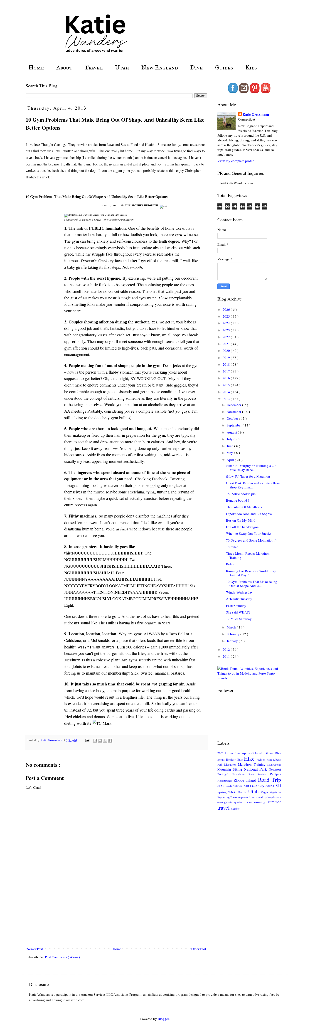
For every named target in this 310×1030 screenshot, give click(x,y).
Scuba (271, 785)
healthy (263, 797)
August (232, 432)
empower (243, 797)
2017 (227, 371)
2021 (227, 343)
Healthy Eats (235, 759)
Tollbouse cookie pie (241, 493)
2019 (227, 357)
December (234, 404)
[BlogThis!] (100, 740)
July (230, 439)
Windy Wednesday (239, 592)
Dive (196, 67)
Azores (229, 753)
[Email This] (95, 740)
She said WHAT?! (238, 612)
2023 (227, 330)
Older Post (198, 948)
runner (249, 802)
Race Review (259, 774)
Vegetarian (275, 792)
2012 (227, 649)
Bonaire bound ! (237, 500)
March (232, 627)
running (261, 802)
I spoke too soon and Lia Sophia (249, 513)
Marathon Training (252, 764)
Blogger (163, 1018)
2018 (227, 364)
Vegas (265, 792)
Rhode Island (246, 780)
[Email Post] (87, 740)
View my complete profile (235, 160)
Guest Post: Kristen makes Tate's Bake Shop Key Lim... (253, 485)
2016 (227, 378)
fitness (253, 797)
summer (274, 801)
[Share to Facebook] (110, 740)
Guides (224, 67)
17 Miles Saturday (239, 618)
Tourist (243, 792)
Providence (240, 774)
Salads (229, 786)
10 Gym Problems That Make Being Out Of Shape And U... (251, 583)
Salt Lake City (255, 785)
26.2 (220, 753)
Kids (251, 67)
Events (221, 759)
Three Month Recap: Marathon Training (248, 555)
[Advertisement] (116, 917)
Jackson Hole (265, 759)
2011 (227, 656)
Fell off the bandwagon (242, 527)
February (233, 634)
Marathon (231, 764)
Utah (122, 67)
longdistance (274, 797)
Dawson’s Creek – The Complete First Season (108, 220)
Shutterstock (71, 220)
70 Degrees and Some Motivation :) (251, 540)
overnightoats (225, 802)
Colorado (258, 753)
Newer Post (35, 948)
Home (36, 67)
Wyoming (223, 797)
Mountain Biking (230, 769)
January (233, 640)
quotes (239, 802)
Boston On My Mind (240, 520)
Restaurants (225, 781)
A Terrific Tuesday (239, 598)
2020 (227, 350)
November (234, 411)
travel (224, 807)
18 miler (232, 547)
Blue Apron (242, 753)
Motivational (274, 764)
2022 (227, 337)
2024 (227, 323)
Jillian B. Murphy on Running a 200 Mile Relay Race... (251, 467)
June (230, 446)
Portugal (224, 774)
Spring (222, 792)
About (64, 67)
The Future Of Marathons (244, 507)
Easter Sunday (236, 605)
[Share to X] (105, 740)
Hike (250, 758)
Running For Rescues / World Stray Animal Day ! (251, 573)
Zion (234, 797)
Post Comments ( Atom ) (62, 957)
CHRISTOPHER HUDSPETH (142, 205)
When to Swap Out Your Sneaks (248, 533)
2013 (227, 398)
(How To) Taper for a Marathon (248, 476)
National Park (256, 769)
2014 (227, 391)
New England (159, 67)
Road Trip (269, 779)
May (230, 452)
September (235, 425)
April (231, 459)
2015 (227, 385)
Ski (278, 785)
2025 (227, 316)
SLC (221, 785)
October (233, 418)
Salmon (238, 786)
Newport (275, 769)
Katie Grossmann (256, 114)
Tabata (233, 792)
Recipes (275, 774)
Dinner (270, 753)
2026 (227, 309)
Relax (230, 564)
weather (235, 808)
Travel (94, 67)
